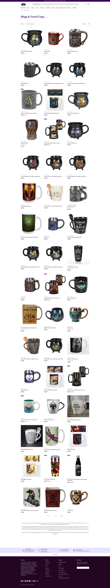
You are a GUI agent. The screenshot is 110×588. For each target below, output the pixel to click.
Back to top (55, 554)
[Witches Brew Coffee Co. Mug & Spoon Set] (32, 345)
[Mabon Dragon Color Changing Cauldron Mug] (55, 345)
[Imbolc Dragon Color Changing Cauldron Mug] (32, 253)
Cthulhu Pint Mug (24, 143)
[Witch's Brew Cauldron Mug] (32, 38)
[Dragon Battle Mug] (78, 436)
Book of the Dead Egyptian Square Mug (29, 327)
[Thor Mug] (32, 284)
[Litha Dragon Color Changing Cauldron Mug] (55, 163)
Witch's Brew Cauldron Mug (26, 51)
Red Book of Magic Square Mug (50, 510)
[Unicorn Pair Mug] (32, 376)
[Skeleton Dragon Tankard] (78, 38)
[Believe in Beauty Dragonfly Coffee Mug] (55, 436)
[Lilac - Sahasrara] (53, 55)
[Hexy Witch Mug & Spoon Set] (32, 436)
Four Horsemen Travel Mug (49, 479)
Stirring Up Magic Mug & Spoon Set (74, 237)
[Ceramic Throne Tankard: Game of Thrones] (78, 376)
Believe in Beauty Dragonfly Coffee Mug (52, 449)
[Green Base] (22, 148)
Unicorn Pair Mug (24, 390)
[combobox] (55, 4)
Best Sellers (23, 7)
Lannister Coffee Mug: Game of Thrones (29, 113)
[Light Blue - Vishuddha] (50, 55)
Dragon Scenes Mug (71, 206)
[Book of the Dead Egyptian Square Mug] (32, 314)
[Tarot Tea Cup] (78, 497)
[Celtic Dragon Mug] (32, 70)
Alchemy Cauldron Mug (72, 143)
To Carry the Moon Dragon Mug (50, 390)
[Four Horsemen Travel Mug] (55, 466)
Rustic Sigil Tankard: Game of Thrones (51, 298)
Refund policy (61, 568)
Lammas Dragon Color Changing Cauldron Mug (30, 176)
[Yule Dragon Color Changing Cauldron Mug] (78, 70)
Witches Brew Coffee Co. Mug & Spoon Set (29, 358)
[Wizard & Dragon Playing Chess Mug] (55, 100)
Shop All (47, 564)
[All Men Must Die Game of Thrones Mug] (32, 406)
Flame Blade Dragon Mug (26, 206)
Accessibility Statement (63, 574)
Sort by (28, 23)
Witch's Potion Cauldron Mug (73, 113)
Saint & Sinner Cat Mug (49, 419)
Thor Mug (23, 298)
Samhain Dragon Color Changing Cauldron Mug (53, 83)
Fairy (37, 7)
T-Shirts (32, 7)
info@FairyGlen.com (45, 551)
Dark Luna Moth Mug (71, 298)
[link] (48, 515)
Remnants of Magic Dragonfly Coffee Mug (29, 237)
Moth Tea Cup (70, 327)
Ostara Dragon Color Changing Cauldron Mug (53, 266)
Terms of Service (62, 572)
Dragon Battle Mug (71, 449)
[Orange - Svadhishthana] (46, 55)
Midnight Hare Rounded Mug (50, 327)
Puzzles (57, 7)
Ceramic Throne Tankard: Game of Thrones (76, 390)
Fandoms (69, 7)
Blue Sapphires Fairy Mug (26, 479)
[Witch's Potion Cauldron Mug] (78, 100)
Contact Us (61, 576)
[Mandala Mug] (55, 38)
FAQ (59, 566)
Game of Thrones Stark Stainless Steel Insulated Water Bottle (77, 480)
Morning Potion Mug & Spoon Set (74, 419)
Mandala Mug (47, 51)
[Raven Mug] (55, 224)
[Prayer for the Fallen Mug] (78, 345)
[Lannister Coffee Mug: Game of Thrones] (32, 100)
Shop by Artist (48, 576)
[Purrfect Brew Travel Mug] (78, 253)
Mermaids (48, 7)
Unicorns (53, 7)
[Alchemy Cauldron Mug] (78, 129)
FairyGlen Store (25, 584)
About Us (60, 564)
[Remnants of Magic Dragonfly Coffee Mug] (32, 224)
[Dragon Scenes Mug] (78, 192)
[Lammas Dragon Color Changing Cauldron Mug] (32, 163)
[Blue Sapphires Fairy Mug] (32, 466)
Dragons (42, 7)
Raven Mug (46, 237)
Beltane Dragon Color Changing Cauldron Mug (76, 176)
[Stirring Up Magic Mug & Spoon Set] (78, 224)
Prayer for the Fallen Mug (72, 358)
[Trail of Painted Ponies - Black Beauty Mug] (32, 497)
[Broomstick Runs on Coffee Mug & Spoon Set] (55, 192)
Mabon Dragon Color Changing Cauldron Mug (53, 358)
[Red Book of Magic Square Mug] (55, 497)
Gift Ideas (75, 7)
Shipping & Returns (62, 562)
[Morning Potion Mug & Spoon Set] (78, 406)
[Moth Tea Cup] (78, 314)
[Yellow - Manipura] (47, 55)
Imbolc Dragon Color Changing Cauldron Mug (30, 266)
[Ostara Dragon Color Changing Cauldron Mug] (55, 253)
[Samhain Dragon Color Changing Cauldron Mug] (55, 70)
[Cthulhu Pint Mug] (32, 129)
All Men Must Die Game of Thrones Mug (29, 419)
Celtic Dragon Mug (24, 83)
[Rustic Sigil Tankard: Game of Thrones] (55, 284)
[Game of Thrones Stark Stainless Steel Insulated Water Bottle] (78, 466)
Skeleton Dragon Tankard (72, 51)
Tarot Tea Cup (70, 510)
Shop (28, 7)
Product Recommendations (64, 578)
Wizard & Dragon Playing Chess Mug (51, 113)
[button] (89, 4)
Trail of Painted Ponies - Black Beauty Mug (29, 510)
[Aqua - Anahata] (49, 55)
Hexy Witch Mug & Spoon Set (27, 449)
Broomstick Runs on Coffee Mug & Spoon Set (53, 206)
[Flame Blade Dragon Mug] (32, 192)
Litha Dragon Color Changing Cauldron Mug (53, 176)
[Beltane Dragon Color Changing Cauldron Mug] (78, 163)
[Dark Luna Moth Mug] (78, 284)
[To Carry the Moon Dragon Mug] (55, 376)
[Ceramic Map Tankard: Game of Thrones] (55, 129)
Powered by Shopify (31, 584)
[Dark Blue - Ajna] (52, 55)
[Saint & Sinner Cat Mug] (55, 406)
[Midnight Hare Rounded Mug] (55, 314)
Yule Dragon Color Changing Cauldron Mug (76, 83)
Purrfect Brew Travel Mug (72, 266)
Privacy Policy (61, 570)
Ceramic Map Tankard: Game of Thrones (52, 143)
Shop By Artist (63, 7)
